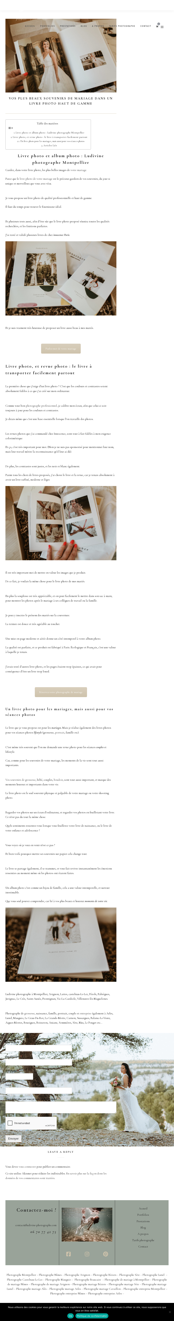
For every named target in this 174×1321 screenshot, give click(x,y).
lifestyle (38, 732)
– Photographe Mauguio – (58, 1279)
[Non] (169, 1312)
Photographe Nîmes (50, 1275)
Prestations (68, 26)
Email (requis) (13, 1056)
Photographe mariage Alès (31, 1289)
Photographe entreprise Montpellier (144, 1289)
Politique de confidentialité (92, 1316)
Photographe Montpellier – (23, 1275)
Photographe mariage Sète (124, 1284)
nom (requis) (13, 1042)
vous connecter (27, 1166)
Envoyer (13, 1138)
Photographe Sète (129, 1275)
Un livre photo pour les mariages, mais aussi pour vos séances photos (52, 141)
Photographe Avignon (78, 1275)
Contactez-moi (36, 1210)
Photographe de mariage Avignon (50, 1284)
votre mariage (78, 170)
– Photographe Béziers (104, 1275)
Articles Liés (50, 145)
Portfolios (47, 26)
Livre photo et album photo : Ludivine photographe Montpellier (50, 132)
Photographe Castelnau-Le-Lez (25, 1279)
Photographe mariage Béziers (89, 1284)
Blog (84, 26)
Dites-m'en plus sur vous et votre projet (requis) (31, 1099)
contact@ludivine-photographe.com (35, 1225)
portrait (59, 732)
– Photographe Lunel (152, 1275)
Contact (145, 26)
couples (99, 747)
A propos (98, 26)
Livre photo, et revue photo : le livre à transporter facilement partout (50, 137)
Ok (70, 1316)
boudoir (58, 780)
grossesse (29, 1013)
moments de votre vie (96, 901)
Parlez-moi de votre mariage (61, 348)
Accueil (30, 26)
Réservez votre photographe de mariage (61, 692)
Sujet (9, 1085)
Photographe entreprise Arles (105, 1293)
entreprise (85, 1013)
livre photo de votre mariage (36, 179)
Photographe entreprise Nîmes (67, 1293)
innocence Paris (61, 235)
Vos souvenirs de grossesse (20, 780)
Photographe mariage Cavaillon (102, 1289)
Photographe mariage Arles (65, 1289)
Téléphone (12, 1070)
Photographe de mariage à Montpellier (127, 1279)
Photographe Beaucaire (88, 1279)
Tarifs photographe (122, 26)
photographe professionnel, (42, 406)
